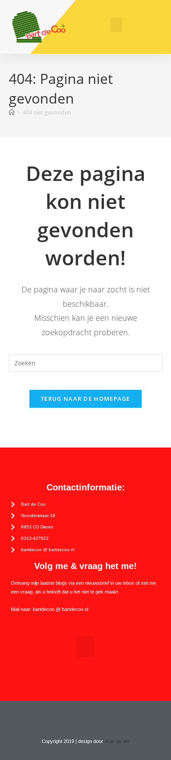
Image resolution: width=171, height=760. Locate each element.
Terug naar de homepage (85, 399)
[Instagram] (93, 717)
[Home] (11, 112)
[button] (116, 24)
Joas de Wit (116, 741)
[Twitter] (77, 717)
